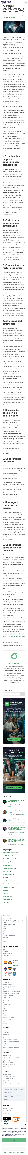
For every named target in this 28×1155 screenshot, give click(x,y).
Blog (4, 1043)
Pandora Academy (8, 1078)
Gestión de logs (7, 984)
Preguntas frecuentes (8, 1082)
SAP (4, 1014)
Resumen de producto (9, 935)
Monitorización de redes (9, 982)
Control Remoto (8, 859)
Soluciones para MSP (8, 995)
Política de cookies (8, 1152)
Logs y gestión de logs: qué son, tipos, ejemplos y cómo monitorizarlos (16, 841)
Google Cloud (7, 1019)
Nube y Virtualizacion (10, 884)
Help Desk (6, 871)
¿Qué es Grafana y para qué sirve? (16, 819)
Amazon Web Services (9, 1001)
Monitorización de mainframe (11, 993)
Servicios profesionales (9, 1076)
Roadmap (5, 937)
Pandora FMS (22, 823)
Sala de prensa (7, 1110)
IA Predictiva (6, 999)
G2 (4, 950)
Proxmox (5, 1012)
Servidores (6, 896)
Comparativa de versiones (10, 934)
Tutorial (5, 903)
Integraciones (7, 874)
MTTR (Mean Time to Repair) (10, 1059)
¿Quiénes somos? (8, 1108)
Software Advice (7, 953)
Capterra (5, 951)
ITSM (4, 878)
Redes (9, 835)
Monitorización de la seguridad (11, 991)
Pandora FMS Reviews (15, 963)
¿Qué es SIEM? (7, 1055)
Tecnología (22, 814)
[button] (25, 1125)
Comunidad (21, 832)
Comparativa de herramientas (11, 1041)
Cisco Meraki (6, 1004)
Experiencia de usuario (9, 988)
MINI (4, 930)
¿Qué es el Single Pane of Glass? (12, 1057)
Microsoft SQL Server (8, 1017)
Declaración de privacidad (18, 1152)
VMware (5, 1015)
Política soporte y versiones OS (11, 1084)
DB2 (4, 1021)
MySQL (5, 1008)
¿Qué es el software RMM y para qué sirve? (16, 801)
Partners (5, 1112)
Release (5, 893)
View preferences (14, 1148)
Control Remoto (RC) (9, 924)
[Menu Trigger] (25, 2)
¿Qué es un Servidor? (9, 1064)
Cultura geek (7, 862)
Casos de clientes (7, 1038)
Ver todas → (6, 1023)
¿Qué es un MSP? (8, 1062)
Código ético (6, 1114)
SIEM (4, 928)
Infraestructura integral (9, 986)
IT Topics (5, 1030)
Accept (14, 1140)
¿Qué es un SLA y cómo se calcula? (15, 811)
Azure (4, 1003)
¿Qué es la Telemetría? (9, 1061)
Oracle (5, 1010)
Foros (4, 1045)
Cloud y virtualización (9, 990)
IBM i (4, 1006)
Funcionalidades (8, 868)
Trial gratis (6, 932)
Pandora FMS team (10, 15)
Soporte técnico (7, 1074)
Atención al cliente (10, 17)
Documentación (7, 1036)
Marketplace (6, 1032)
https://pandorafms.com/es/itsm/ (13, 618)
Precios (5, 941)
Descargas (6, 1034)
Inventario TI (6, 997)
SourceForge (6, 955)
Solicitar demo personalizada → (13, 1089)
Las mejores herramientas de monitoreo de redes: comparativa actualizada (16, 829)
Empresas (6, 865)
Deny (14, 1144)
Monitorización (8, 881)
